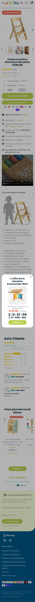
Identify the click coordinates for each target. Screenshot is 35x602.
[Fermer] (31, 277)
